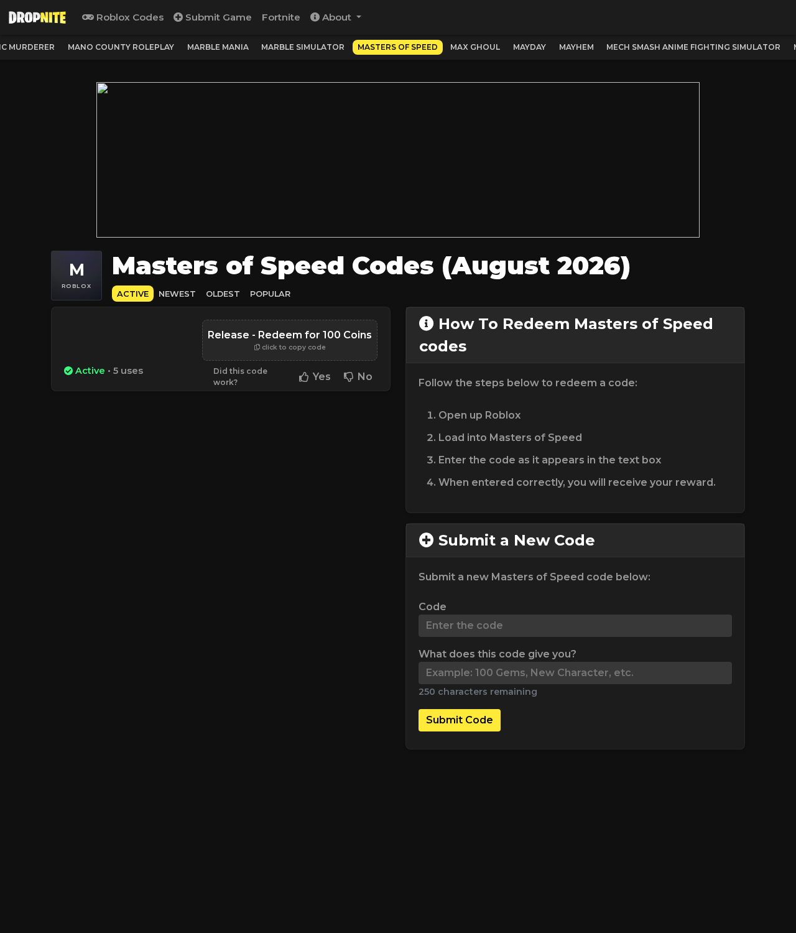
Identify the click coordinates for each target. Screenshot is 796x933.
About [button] (337, 17)
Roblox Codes (129, 17)
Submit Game (217, 17)
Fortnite (281, 17)
